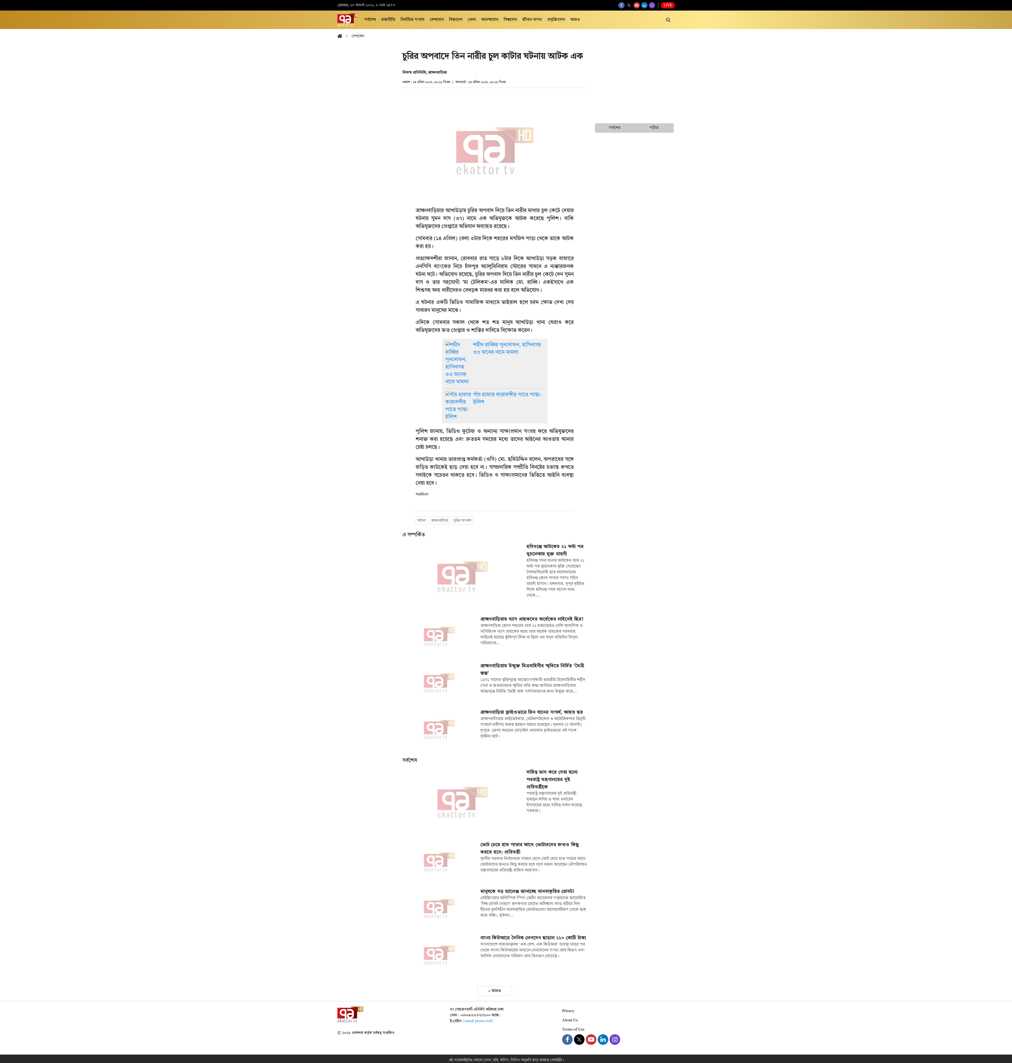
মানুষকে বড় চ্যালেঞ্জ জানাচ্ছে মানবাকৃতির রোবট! (527, 891)
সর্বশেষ (370, 20)
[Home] (341, 36)
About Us (570, 1020)
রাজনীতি (388, 20)
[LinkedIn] (644, 5)
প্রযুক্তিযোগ (556, 20)
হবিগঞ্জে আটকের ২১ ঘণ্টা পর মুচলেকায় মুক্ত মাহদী (555, 550)
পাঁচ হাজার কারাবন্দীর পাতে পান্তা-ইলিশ (507, 398)
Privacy (568, 1011)
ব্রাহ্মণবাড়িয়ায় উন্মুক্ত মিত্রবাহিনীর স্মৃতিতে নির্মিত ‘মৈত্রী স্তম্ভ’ (532, 670)
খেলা (472, 20)
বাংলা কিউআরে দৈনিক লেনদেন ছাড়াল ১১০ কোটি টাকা (533, 938)
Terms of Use (573, 1029)
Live (668, 5)
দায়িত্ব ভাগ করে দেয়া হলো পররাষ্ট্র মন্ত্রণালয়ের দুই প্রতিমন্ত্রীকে (552, 779)
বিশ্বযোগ (510, 20)
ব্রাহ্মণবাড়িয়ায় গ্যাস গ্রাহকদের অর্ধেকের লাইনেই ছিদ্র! (532, 619)
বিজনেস (456, 20)
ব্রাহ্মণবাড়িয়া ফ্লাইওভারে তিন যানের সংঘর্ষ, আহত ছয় (531, 712)
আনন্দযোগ (489, 20)
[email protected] (478, 1021)
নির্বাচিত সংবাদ (413, 20)
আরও (575, 20)
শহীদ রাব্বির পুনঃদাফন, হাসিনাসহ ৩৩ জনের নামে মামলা (507, 348)
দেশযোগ (437, 20)
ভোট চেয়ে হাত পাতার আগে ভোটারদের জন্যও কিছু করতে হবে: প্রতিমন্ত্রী (529, 848)
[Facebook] (621, 5)
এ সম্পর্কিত (413, 535)
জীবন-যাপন (532, 20)
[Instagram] (652, 5)
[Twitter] (629, 5)
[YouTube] (637, 5)
